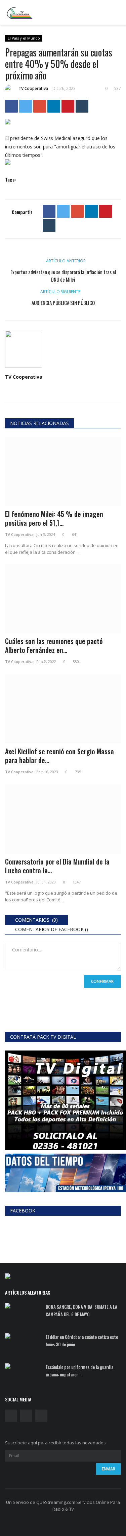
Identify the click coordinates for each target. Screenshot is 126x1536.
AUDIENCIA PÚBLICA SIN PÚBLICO (63, 302)
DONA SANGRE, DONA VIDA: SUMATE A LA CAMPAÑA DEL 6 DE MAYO (81, 1310)
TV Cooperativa (33, 88)
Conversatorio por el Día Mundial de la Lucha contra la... (57, 866)
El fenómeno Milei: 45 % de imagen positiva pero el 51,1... (54, 518)
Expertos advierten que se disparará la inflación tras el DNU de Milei (63, 275)
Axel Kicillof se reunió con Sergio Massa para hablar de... (59, 755)
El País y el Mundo (24, 38)
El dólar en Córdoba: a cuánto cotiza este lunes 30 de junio (82, 1340)
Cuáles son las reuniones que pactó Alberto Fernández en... (54, 645)
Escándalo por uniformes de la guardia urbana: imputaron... (79, 1371)
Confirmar (102, 981)
